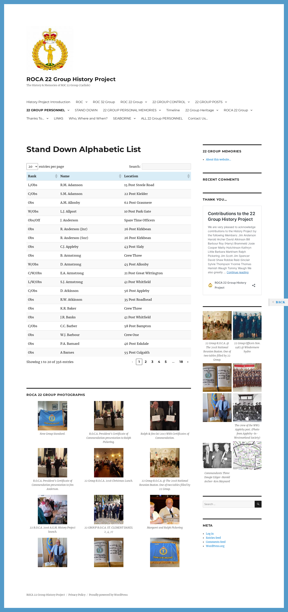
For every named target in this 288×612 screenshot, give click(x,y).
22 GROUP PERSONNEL (45, 110)
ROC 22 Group (131, 102)
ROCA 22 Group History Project (71, 79)
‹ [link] (132, 362)
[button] (56, 176)
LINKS (58, 118)
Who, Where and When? (88, 118)
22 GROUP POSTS (209, 102)
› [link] (187, 362)
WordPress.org (215, 546)
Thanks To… (35, 118)
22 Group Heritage (199, 110)
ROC (79, 102)
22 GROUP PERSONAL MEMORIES (130, 110)
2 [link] (146, 362)
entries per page (51, 166)
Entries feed (213, 538)
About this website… (218, 159)
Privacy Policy (76, 595)
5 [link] (166, 362)
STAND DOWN (86, 110)
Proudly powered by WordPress (108, 595)
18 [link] (181, 362)
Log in (210, 533)
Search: (135, 166)
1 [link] (139, 362)
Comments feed (216, 542)
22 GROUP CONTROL (168, 102)
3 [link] (152, 362)
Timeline (173, 110)
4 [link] (159, 362)
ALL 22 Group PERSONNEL (162, 118)
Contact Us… (198, 118)
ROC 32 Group (104, 102)
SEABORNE (122, 118)
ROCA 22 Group (236, 110)
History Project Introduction (48, 102)
